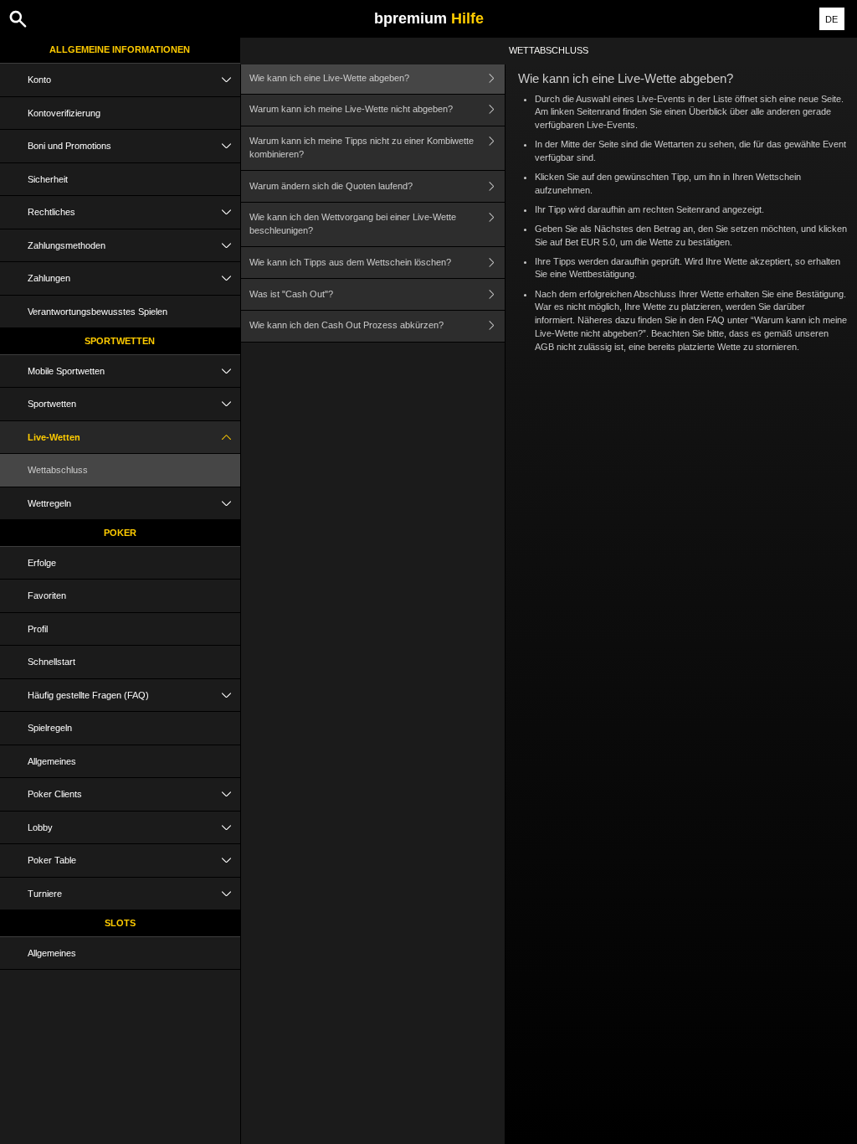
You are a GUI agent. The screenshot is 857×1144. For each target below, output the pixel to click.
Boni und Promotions (69, 146)
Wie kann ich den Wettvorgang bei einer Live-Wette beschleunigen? (352, 223)
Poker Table (52, 860)
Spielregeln (50, 728)
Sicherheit (48, 179)
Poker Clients (55, 794)
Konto (39, 80)
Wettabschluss (58, 470)
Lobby (40, 827)
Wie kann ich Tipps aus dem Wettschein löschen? (350, 262)
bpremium (429, 18)
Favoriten (47, 595)
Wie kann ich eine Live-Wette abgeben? (329, 78)
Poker (120, 533)
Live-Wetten (54, 437)
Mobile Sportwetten (66, 371)
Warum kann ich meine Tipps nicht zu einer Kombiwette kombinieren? (361, 147)
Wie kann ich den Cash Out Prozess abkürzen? (346, 325)
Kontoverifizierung (64, 113)
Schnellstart (51, 662)
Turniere (45, 894)
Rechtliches (51, 212)
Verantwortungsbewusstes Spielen (97, 312)
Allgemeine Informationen (119, 49)
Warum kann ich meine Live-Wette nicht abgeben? (351, 109)
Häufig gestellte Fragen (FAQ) (88, 695)
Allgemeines (52, 761)
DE (831, 19)
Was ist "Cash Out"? (291, 294)
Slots (120, 923)
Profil (38, 629)
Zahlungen (49, 278)
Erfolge (42, 563)
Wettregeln (49, 503)
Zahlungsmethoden (66, 245)
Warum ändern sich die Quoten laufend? (331, 186)
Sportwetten (120, 341)
